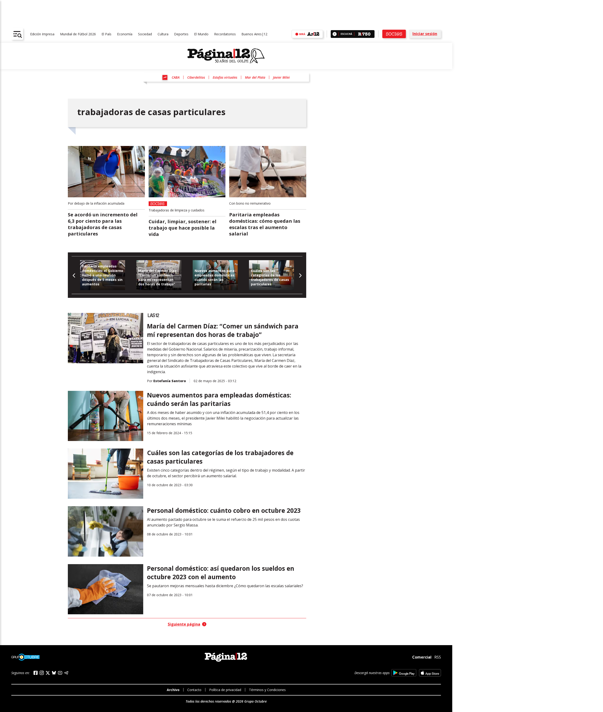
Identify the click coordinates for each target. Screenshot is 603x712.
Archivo (173, 690)
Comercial (422, 657)
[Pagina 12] (226, 56)
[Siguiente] (299, 275)
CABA (175, 77)
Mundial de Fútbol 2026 (78, 34)
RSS (437, 657)
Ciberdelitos (196, 77)
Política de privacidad (225, 690)
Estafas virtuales (225, 77)
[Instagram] (42, 673)
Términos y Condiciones (267, 690)
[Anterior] (74, 275)
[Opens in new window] (403, 672)
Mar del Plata (255, 77)
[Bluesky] (54, 673)
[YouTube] (60, 673)
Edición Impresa (42, 34)
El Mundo (201, 34)
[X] (48, 673)
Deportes (181, 34)
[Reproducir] (335, 34)
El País (106, 34)
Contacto (194, 690)
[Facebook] (35, 673)
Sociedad (145, 34)
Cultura (163, 34)
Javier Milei (281, 77)
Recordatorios (225, 34)
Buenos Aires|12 (254, 34)
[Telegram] (66, 673)
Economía (124, 34)
